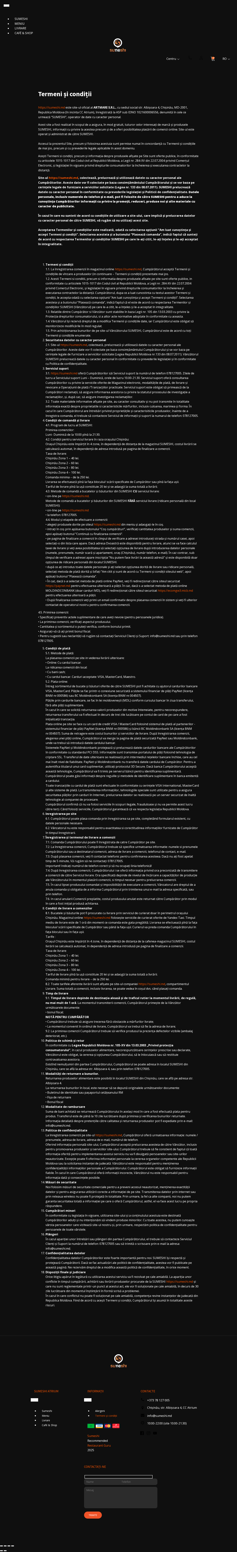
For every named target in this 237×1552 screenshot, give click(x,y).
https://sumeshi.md (51, 107)
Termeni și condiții (106, 1415)
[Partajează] (8, 1545)
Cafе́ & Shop (24, 33)
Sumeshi (21, 19)
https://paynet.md (58, 586)
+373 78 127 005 (158, 1400)
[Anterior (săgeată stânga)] (1, 1550)
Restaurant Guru (99, 1445)
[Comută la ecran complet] (5, 1545)
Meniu (20, 24)
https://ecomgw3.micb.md (175, 591)
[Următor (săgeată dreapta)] (5, 1550)
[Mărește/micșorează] (1, 1545)
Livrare (20, 28)
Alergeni (100, 1411)
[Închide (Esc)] (12, 1545)
